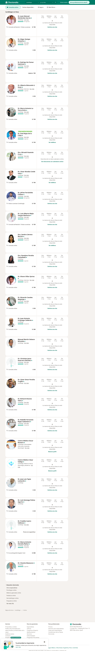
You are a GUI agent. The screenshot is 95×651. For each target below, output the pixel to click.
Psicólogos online (11, 590)
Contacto (7, 636)
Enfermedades (31, 636)
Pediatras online (11, 595)
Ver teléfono (52, 142)
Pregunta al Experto (32, 630)
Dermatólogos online (12, 598)
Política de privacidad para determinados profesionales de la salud (14, 630)
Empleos (13, 637)
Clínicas (29, 628)
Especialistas (30, 627)
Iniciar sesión (64, 2)
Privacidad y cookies (11, 627)
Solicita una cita (52, 27)
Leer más (18, 647)
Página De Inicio (9, 610)
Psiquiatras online (12, 601)
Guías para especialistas (55, 630)
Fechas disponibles (28, 7)
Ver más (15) (10, 603)
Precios (50, 627)
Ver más (26, 20)
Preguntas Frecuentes (33, 637)
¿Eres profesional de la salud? (78, 2)
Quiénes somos (9, 634)
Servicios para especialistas (56, 628)
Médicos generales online (14, 593)
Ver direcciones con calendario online (52, 161)
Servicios (29, 634)
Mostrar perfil (52, 451)
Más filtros (52, 7)
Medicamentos (31, 632)
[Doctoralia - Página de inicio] (14, 2)
